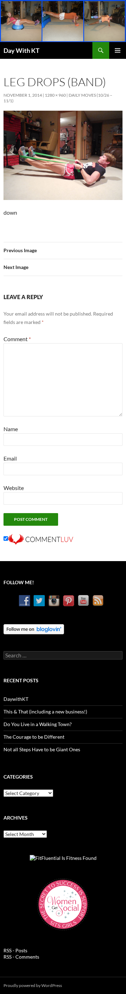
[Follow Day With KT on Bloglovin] (34, 628)
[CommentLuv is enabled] (40, 538)
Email (10, 458)
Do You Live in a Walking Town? (38, 724)
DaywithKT (16, 699)
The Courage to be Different (34, 737)
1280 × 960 (55, 95)
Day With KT (22, 50)
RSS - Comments (21, 957)
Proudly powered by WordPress (33, 985)
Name (11, 429)
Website (14, 487)
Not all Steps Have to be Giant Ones (42, 749)
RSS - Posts (15, 950)
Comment (17, 339)
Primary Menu (117, 50)
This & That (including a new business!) (45, 712)
